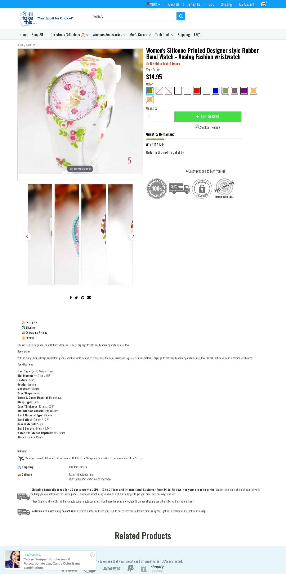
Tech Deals (163, 34)
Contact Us (194, 4)
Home (23, 34)
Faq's (211, 4)
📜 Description (29, 322)
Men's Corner (139, 34)
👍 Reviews (28, 337)
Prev (27, 236)
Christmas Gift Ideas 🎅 (68, 34)
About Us (173, 4)
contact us (67, 511)
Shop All (38, 34)
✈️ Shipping (28, 327)
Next (133, 236)
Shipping (226, 4)
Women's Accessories (108, 34)
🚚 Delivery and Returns (34, 332)
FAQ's (197, 34)
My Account (246, 4)
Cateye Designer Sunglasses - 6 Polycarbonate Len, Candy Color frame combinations (52, 563)
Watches (30, 45)
